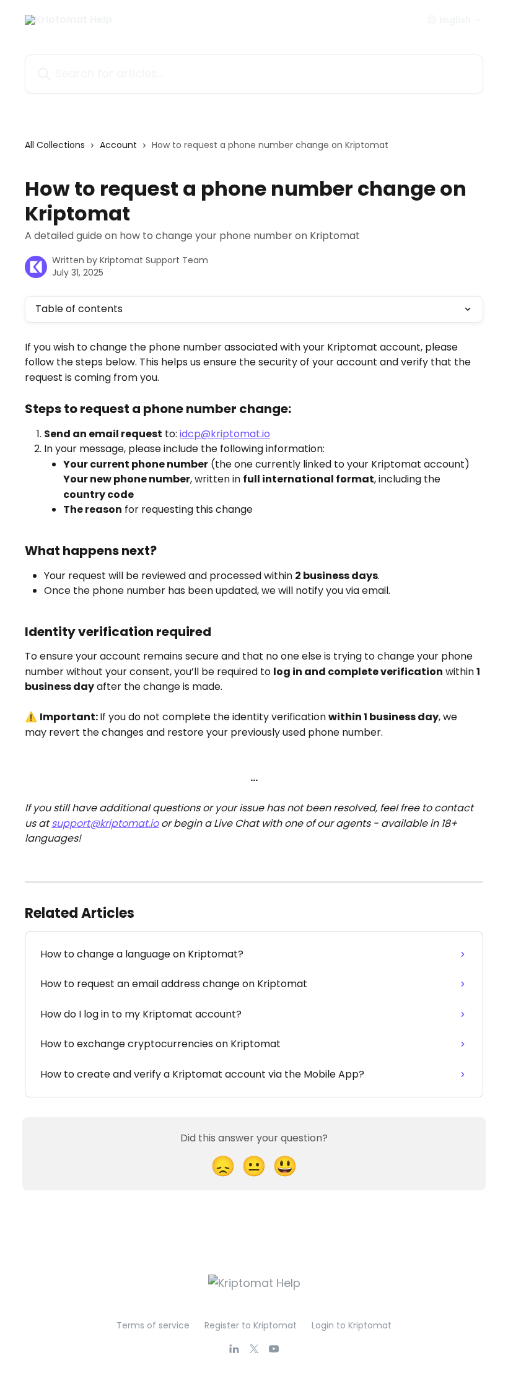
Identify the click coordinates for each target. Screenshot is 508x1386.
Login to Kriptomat (352, 1325)
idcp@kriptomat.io (225, 434)
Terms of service (153, 1325)
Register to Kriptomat (250, 1325)
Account (118, 145)
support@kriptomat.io (105, 823)
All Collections (55, 145)
